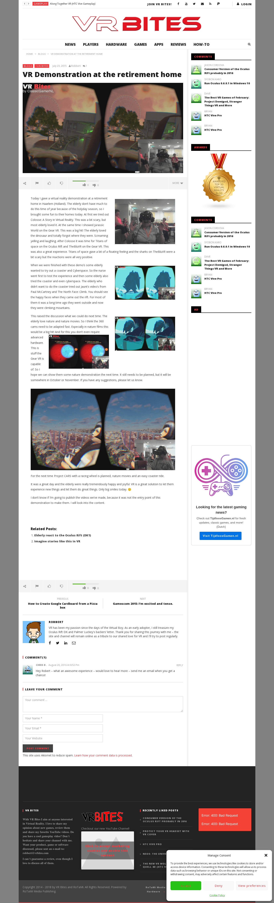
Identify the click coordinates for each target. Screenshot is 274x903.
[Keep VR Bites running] (218, 4)
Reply (180, 665)
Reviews (178, 44)
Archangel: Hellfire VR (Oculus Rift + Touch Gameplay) (80, 3)
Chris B (41, 665)
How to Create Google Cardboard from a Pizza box (62, 603)
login (246, 4)
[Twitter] (194, 4)
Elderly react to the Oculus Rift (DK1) (62, 535)
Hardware (116, 44)
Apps (158, 44)
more (176, 183)
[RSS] (210, 4)
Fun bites (42, 65)
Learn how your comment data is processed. (103, 755)
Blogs (28, 65)
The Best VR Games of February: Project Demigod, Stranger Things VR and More (226, 101)
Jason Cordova (214, 65)
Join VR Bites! (159, 4)
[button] (266, 855)
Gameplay (41, 3)
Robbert (76, 66)
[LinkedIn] (66, 643)
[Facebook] (178, 4)
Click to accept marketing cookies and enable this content (107, 850)
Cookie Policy (217, 895)
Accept (186, 886)
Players (90, 44)
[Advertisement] (103, 564)
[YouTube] (186, 4)
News (70, 44)
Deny (219, 886)
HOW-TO (201, 44)
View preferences (252, 886)
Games (140, 44)
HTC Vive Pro (213, 115)
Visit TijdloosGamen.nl (220, 535)
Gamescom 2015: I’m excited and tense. (143, 602)
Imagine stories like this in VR (57, 541)
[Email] (202, 4)
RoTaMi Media (155, 887)
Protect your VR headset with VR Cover (166, 833)
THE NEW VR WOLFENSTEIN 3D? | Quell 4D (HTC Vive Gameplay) (165, 865)
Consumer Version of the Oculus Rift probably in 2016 (227, 71)
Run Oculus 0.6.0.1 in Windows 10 (227, 83)
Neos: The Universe (157, 853)
